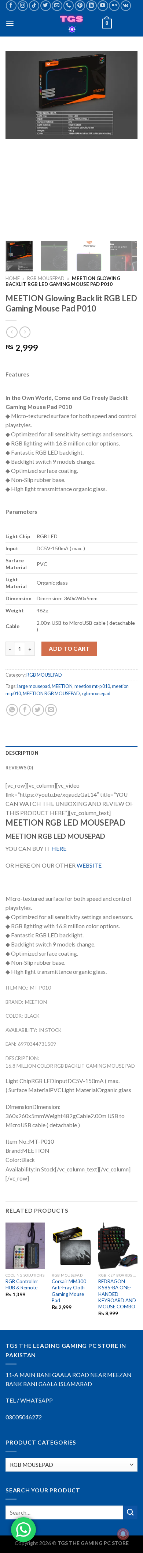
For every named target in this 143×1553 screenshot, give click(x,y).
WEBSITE (89, 865)
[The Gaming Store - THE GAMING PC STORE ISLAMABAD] (71, 24)
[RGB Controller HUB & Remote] (25, 1246)
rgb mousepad (96, 693)
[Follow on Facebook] (11, 5)
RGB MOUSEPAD (46, 278)
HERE (58, 848)
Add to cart (69, 648)
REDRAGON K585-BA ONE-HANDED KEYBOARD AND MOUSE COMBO (117, 1293)
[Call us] (68, 5)
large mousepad (33, 686)
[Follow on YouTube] (103, 5)
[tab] (72, 753)
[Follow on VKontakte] (126, 5)
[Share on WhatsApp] (12, 710)
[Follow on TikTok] (34, 5)
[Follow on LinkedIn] (91, 5)
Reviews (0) (19, 767)
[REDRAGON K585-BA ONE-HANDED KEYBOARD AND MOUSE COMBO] (118, 1246)
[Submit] (130, 1513)
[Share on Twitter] (38, 710)
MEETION (62, 686)
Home (13, 278)
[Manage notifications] (123, 1534)
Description (22, 753)
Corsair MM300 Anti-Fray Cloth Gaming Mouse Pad (69, 1290)
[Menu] (10, 23)
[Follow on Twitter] (45, 5)
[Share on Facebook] (25, 710)
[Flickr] (114, 5)
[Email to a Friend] (51, 710)
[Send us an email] (57, 5)
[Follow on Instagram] (23, 5)
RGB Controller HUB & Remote (22, 1284)
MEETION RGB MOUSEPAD (51, 693)
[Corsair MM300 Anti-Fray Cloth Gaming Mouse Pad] (71, 1246)
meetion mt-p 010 (92, 686)
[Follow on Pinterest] (80, 5)
